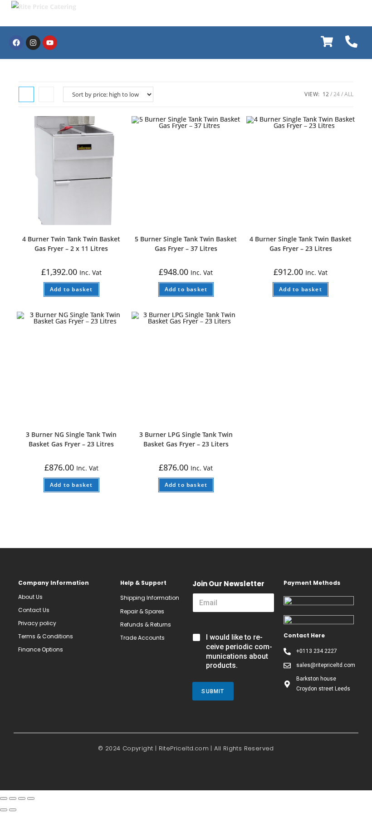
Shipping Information (149, 598)
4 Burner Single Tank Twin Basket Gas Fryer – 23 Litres (301, 244)
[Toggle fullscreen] (21, 798)
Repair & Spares (142, 611)
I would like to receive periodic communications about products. (239, 651)
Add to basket (71, 289)
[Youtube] (50, 42)
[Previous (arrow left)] (3, 809)
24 (336, 94)
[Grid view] (26, 94)
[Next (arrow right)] (12, 809)
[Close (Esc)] (3, 798)
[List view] (46, 94)
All (348, 94)
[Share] (12, 798)
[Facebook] (16, 42)
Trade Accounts (142, 638)
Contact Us (33, 610)
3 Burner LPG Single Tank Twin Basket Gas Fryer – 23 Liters (186, 439)
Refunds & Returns (145, 624)
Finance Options (40, 649)
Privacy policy (37, 623)
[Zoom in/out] (30, 798)
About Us (30, 597)
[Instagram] (33, 42)
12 (326, 94)
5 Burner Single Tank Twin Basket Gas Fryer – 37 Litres (186, 244)
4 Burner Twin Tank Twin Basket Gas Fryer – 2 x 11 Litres (71, 244)
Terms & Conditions (45, 636)
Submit (212, 691)
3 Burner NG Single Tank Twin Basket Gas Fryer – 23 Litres (71, 439)
